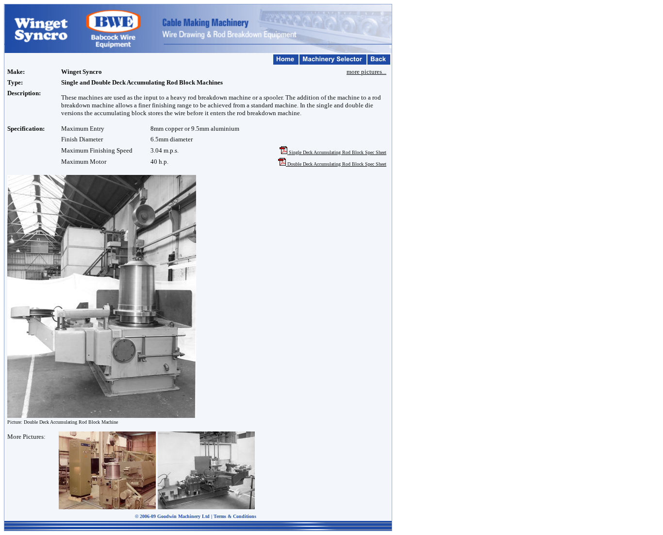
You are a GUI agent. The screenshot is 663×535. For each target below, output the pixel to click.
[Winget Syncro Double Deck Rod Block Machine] (206, 507)
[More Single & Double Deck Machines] (101, 415)
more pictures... (366, 71)
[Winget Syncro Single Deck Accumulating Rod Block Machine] (107, 506)
